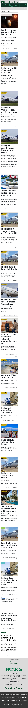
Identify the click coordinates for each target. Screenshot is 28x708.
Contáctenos (14, 665)
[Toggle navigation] (24, 8)
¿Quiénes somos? (14, 662)
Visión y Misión (14, 663)
